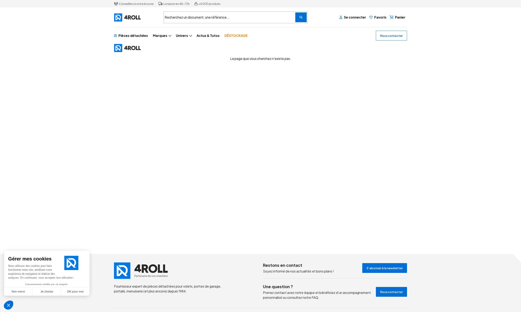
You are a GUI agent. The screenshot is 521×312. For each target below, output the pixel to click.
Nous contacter (391, 35)
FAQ (315, 297)
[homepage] (173, 270)
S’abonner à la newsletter (385, 268)
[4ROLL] (136, 17)
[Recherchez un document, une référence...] (301, 17)
